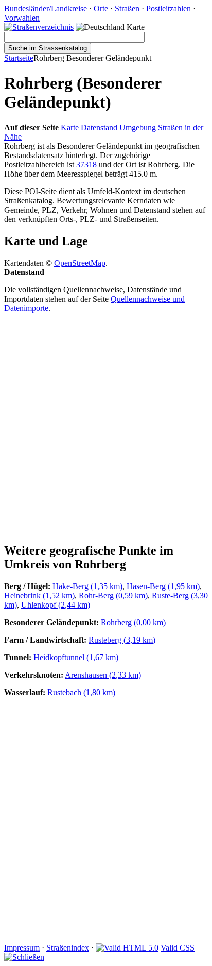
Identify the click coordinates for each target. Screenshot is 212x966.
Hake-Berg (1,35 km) (87, 586)
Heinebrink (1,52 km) (39, 595)
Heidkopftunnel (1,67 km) (75, 657)
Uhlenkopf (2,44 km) (55, 604)
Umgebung (137, 127)
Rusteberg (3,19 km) (122, 639)
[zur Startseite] (39, 27)
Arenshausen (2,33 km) (103, 674)
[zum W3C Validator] (127, 947)
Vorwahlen (22, 17)
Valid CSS (178, 947)
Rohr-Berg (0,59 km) (113, 595)
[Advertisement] (106, 427)
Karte (70, 127)
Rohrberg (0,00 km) (133, 622)
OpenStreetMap (79, 262)
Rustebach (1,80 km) (81, 692)
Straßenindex (67, 947)
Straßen (127, 8)
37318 (86, 164)
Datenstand (99, 127)
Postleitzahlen (168, 8)
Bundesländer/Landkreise (45, 8)
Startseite (18, 58)
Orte (101, 8)
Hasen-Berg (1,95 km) (163, 586)
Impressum (22, 947)
